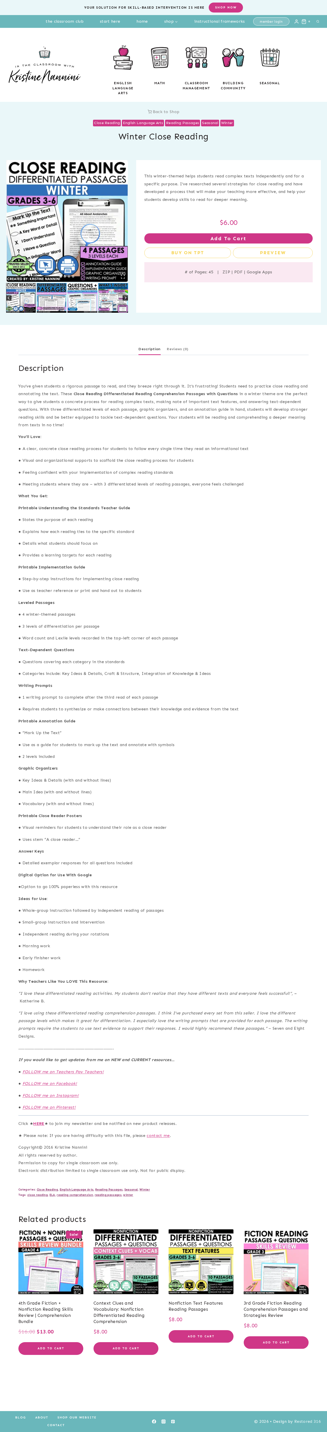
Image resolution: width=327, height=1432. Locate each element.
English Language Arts (143, 122)
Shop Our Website (77, 1417)
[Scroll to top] (315, 1412)
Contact (56, 1425)
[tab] (61, 276)
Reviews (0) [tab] (178, 349)
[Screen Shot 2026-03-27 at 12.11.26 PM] (67, 221)
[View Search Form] (318, 21)
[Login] (296, 21)
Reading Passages (182, 122)
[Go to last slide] (8, 298)
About (41, 1417)
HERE (38, 1123)
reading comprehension (75, 1195)
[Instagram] (163, 1421)
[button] (21, 298)
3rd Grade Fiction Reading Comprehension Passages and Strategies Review (276, 1309)
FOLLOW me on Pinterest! (49, 1107)
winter (128, 1195)
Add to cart (228, 238)
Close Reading (107, 122)
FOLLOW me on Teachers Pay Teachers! (63, 1071)
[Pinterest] (173, 1421)
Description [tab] (149, 349)
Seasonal (270, 83)
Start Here (110, 21)
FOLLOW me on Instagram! (50, 1095)
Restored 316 (307, 1421)
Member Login (271, 21)
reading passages (108, 1195)
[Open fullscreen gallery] (123, 277)
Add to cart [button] (51, 1348)
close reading (37, 1195)
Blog (20, 1417)
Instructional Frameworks (219, 21)
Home (142, 21)
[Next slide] (125, 298)
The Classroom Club (65, 21)
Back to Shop (166, 111)
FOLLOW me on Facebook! (49, 1083)
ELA (52, 1195)
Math (159, 83)
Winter (227, 122)
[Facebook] (154, 1421)
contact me (158, 1135)
